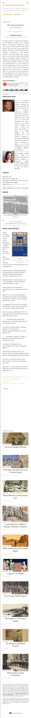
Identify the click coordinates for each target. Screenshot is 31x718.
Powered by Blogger (16, 713)
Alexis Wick (17, 100)
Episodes (8, 14)
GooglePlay (16, 37)
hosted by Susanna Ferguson (15, 31)
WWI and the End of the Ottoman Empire (15, 549)
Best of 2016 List (15, 376)
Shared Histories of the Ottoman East (15, 496)
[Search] (27, 2)
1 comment (5, 449)
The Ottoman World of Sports (15, 596)
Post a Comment (6, 475)
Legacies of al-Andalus (15, 573)
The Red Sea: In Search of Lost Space (19, 260)
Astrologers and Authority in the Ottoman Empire (15, 470)
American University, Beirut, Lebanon (15, 383)
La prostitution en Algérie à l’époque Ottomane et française (15, 525)
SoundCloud (23, 37)
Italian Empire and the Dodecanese (15, 674)
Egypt (20, 376)
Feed (6, 37)
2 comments (5, 648)
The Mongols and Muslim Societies (15, 644)
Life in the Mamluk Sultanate (15, 447)
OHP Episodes (12, 378)
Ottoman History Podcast (13, 5)
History (24, 376)
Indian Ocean (6, 378)
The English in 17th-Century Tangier (15, 619)
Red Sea (18, 378)
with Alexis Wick (15, 27)
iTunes (10, 37)
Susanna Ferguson (19, 151)
